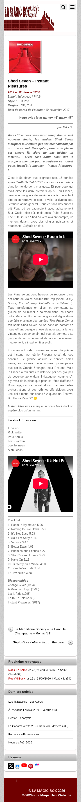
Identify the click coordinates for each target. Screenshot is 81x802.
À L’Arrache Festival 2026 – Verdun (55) (32, 709)
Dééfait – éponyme (20, 718)
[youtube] (24, 764)
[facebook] (17, 765)
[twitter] (11, 765)
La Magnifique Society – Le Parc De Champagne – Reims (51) (40, 631)
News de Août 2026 (20, 742)
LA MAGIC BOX (44, 791)
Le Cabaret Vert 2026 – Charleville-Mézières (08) (38, 726)
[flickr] (37, 764)
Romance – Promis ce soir (24, 734)
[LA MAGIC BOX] (29, 29)
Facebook (14, 420)
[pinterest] (30, 765)
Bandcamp (30, 420)
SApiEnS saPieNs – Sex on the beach (39, 642)
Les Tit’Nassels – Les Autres (25, 701)
